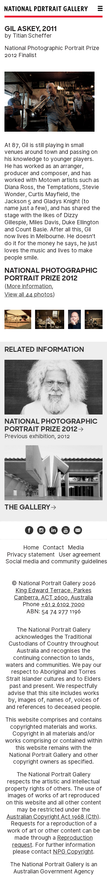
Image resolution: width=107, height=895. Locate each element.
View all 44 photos (28, 294)
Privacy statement (31, 554)
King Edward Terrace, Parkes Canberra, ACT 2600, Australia (53, 594)
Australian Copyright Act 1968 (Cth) (53, 816)
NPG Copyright (73, 851)
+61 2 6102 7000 (63, 604)
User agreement (79, 554)
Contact (53, 547)
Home (31, 547)
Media (76, 547)
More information (29, 286)
